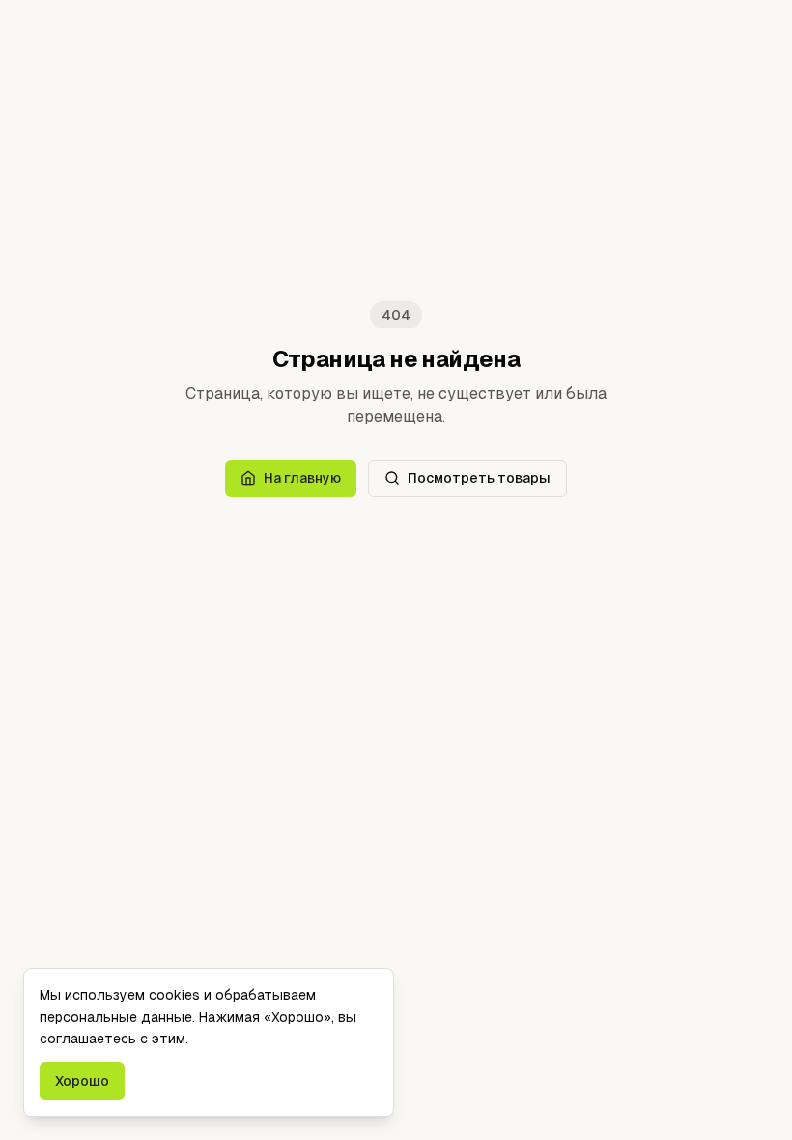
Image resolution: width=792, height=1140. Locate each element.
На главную (302, 478)
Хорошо (82, 1081)
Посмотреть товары (479, 478)
